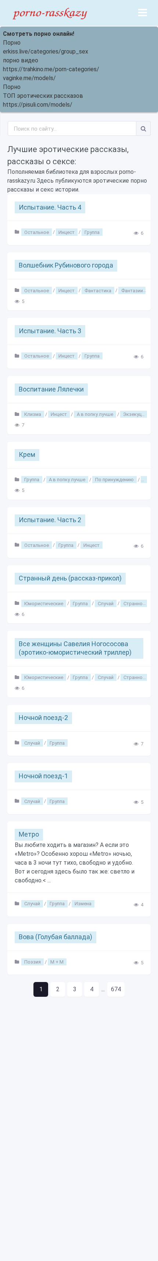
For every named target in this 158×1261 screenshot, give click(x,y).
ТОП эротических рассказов (43, 95)
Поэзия (32, 962)
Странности (136, 603)
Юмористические (43, 603)
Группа (92, 232)
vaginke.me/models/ (29, 78)
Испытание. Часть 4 (50, 207)
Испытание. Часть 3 (50, 331)
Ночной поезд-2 (43, 717)
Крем (27, 454)
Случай (106, 603)
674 (116, 989)
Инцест (66, 232)
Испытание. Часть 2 (50, 520)
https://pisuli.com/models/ (37, 104)
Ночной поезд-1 (43, 776)
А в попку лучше (95, 414)
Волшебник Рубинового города (66, 265)
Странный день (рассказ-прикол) (70, 578)
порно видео (20, 60)
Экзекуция (135, 414)
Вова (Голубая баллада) (55, 937)
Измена (83, 903)
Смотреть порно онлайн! (38, 33)
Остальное (36, 232)
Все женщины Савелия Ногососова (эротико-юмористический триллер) (75, 648)
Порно (12, 42)
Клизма (32, 414)
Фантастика (98, 290)
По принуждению (114, 479)
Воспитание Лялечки (51, 389)
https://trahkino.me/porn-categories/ (51, 69)
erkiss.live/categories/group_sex (45, 51)
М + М (57, 962)
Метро (29, 834)
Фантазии (132, 290)
